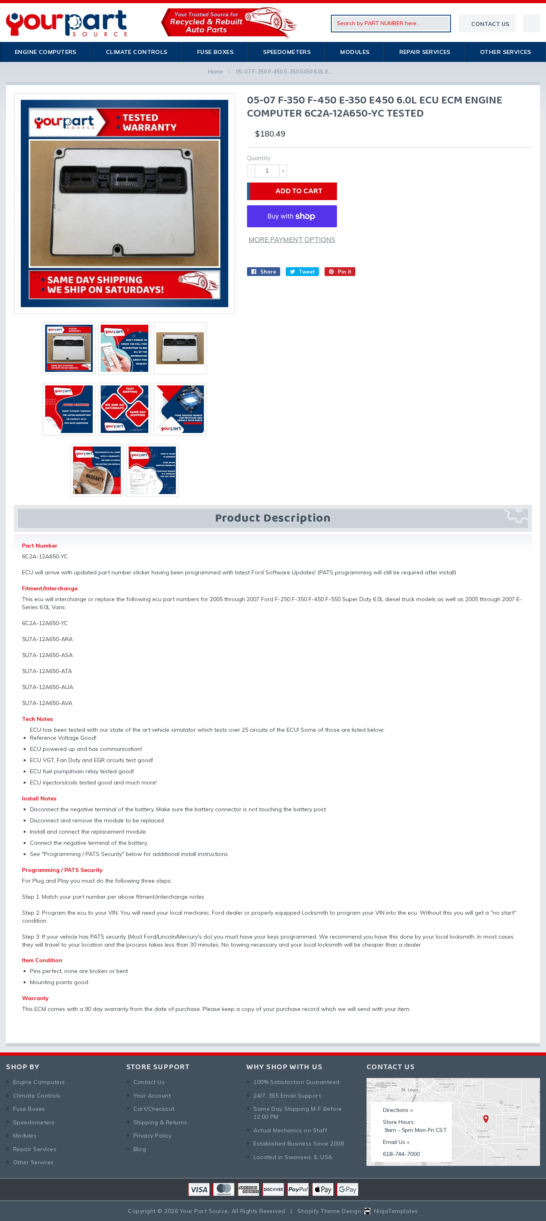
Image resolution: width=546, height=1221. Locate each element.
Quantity (259, 158)
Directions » (398, 1110)
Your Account (152, 1095)
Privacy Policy (153, 1135)
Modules (354, 52)
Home (215, 71)
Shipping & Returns (160, 1122)
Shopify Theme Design (329, 1211)
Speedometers (287, 52)
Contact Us (149, 1082)
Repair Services (424, 52)
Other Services (505, 52)
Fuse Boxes (215, 52)
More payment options (292, 239)
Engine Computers (45, 52)
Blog (140, 1149)
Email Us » (396, 1142)
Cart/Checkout (154, 1108)
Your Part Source (204, 1211)
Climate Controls (136, 52)
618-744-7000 (401, 1153)
